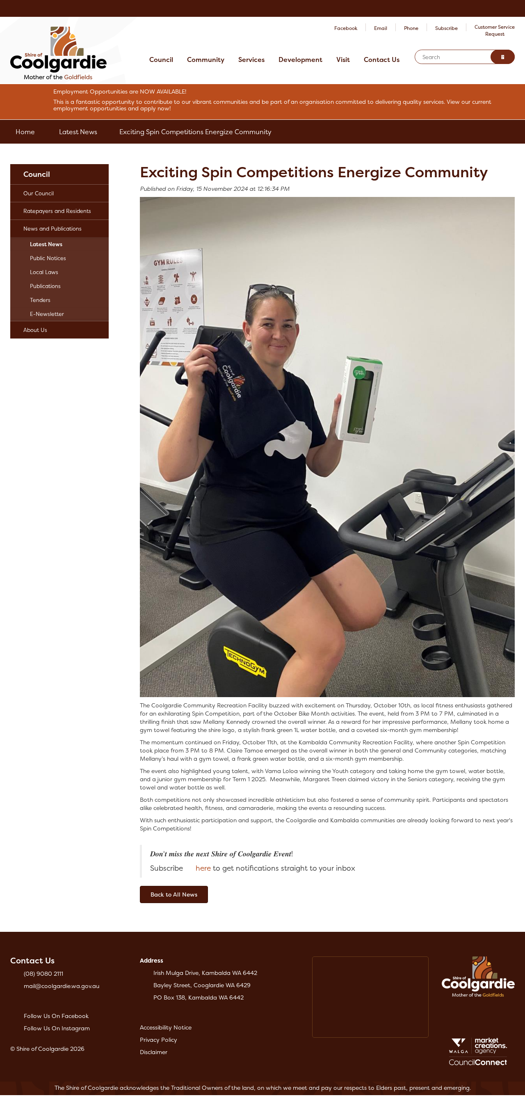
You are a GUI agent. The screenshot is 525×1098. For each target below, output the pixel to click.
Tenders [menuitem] (40, 300)
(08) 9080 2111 (43, 973)
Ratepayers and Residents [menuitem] (57, 211)
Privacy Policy (158, 1039)
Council (161, 59)
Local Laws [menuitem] (44, 272)
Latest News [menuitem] (46, 244)
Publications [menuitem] (45, 286)
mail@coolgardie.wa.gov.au (61, 986)
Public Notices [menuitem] (48, 258)
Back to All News (174, 894)
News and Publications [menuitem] (52, 228)
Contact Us (381, 59)
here (203, 868)
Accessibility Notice (166, 1027)
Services (251, 59)
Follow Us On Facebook (56, 1016)
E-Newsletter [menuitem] (47, 314)
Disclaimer (153, 1052)
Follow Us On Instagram (57, 1028)
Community (205, 59)
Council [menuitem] (36, 174)
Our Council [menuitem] (38, 193)
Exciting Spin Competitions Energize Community (195, 131)
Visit (343, 59)
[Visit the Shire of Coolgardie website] (58, 52)
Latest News (78, 131)
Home (25, 131)
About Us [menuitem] (35, 330)
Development (300, 59)
